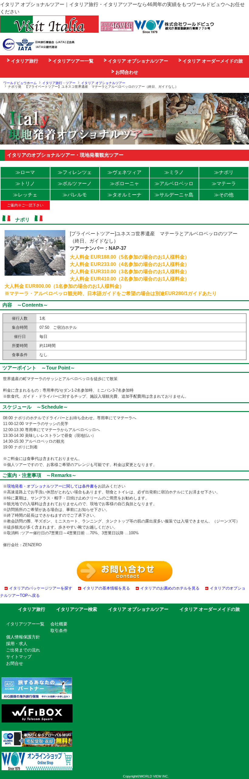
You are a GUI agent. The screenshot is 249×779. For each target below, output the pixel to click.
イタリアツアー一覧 (72, 60)
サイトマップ (19, 656)
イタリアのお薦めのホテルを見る (170, 588)
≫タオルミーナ (124, 194)
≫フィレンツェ (75, 172)
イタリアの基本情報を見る (106, 588)
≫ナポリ (224, 172)
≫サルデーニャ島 (174, 194)
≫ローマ (25, 172)
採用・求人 (16, 643)
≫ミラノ (174, 172)
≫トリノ (25, 183)
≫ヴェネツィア (124, 172)
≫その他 (224, 194)
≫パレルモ (75, 194)
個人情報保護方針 (23, 636)
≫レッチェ (25, 194)
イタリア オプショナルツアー (137, 60)
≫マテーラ (224, 183)
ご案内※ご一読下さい (25, 205)
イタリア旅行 (24, 60)
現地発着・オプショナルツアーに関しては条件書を (52, 486)
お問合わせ (126, 72)
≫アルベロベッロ (174, 183)
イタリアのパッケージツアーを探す (40, 588)
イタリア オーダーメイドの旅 (212, 60)
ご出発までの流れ (23, 650)
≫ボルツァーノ (75, 183)
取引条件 (58, 630)
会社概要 (58, 623)
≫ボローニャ (124, 183)
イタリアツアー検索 (76, 609)
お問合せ (14, 663)
